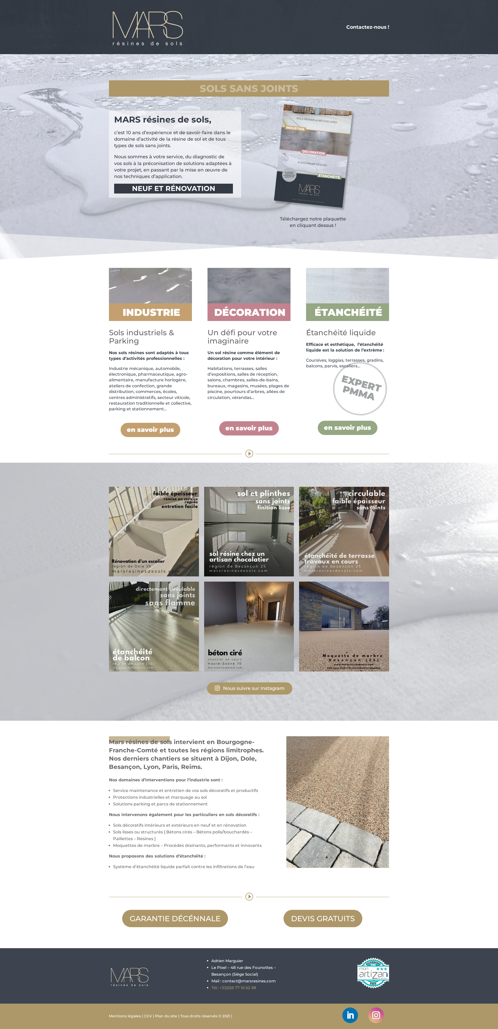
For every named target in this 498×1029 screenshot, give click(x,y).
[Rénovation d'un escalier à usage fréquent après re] (154, 532)
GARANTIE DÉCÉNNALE (175, 918)
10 (357, 857)
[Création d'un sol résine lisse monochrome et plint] (249, 532)
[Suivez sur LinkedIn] (350, 1015)
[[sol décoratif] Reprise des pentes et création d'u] (344, 626)
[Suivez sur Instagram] (376, 1015)
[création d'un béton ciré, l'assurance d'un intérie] (249, 626)
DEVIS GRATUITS (323, 918)
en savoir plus (150, 429)
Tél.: (233, 987)
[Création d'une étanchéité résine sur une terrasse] (344, 532)
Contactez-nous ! (367, 27)
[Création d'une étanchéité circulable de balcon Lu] (154, 626)
